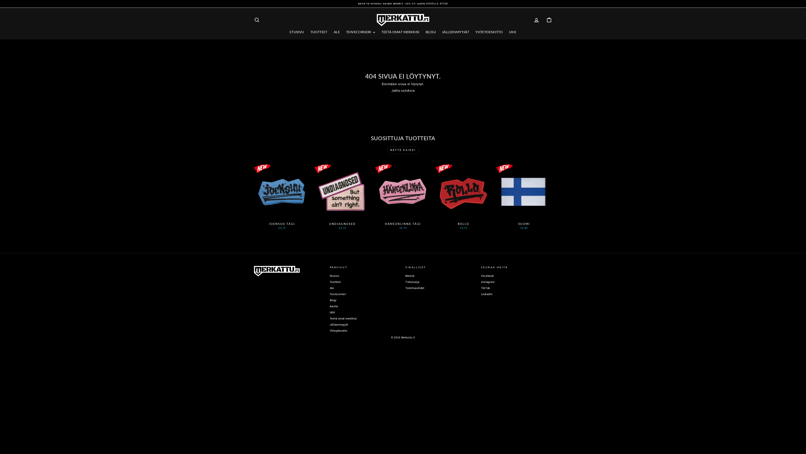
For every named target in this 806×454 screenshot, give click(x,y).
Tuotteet (318, 32)
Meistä (410, 275)
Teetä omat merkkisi (400, 32)
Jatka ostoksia (403, 90)
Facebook (487, 275)
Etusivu (297, 32)
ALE (337, 32)
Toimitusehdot (414, 288)
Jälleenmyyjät (455, 32)
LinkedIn (487, 294)
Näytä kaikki (403, 150)
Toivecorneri (359, 32)
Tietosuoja (412, 282)
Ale (332, 288)
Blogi (431, 32)
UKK (512, 32)
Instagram (488, 282)
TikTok (485, 288)
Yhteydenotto (489, 32)
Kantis (334, 306)
